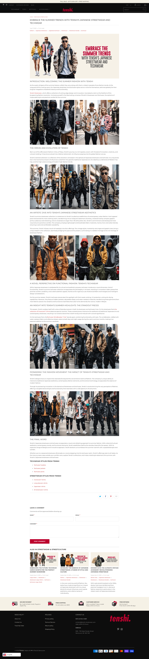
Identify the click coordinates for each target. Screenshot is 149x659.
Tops (24, 9)
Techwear (15, 9)
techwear (83, 30)
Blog (32, 5)
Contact (11, 5)
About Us (17, 619)
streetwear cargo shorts (36, 580)
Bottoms (32, 9)
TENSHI (21, 650)
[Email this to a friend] (116, 496)
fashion (32, 30)
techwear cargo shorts (36, 582)
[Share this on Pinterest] (111, 496)
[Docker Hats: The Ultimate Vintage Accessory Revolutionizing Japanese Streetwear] (105, 559)
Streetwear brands (74, 30)
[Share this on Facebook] (105, 496)
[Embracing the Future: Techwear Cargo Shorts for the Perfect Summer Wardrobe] (44, 559)
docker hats (94, 577)
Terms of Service (50, 622)
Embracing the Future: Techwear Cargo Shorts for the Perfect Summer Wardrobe (43, 570)
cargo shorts (33, 577)
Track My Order (19, 625)
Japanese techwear (54, 30)
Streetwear (64, 30)
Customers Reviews (22, 5)
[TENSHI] (74, 10)
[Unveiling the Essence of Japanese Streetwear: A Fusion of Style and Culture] (74, 559)
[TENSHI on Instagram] (6, 5)
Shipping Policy (50, 629)
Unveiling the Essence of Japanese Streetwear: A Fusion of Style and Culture (74, 570)
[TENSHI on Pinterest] (3, 5)
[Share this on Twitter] (100, 496)
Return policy (49, 625)
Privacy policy (49, 619)
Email (78, 515)
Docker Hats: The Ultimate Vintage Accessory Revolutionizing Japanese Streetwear (104, 570)
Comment (33, 524)
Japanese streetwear (41, 30)
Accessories (44, 9)
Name (32, 515)
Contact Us (18, 622)
